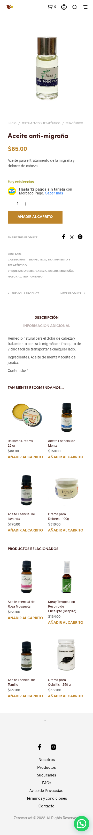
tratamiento (32, 276)
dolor (53, 271)
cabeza (41, 271)
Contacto (46, 806)
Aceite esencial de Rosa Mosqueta (21, 604)
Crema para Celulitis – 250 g (59, 682)
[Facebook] (65, 237)
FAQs (46, 782)
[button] (51, 6)
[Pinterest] (81, 237)
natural (14, 276)
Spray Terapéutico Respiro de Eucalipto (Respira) (62, 606)
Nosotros (46, 759)
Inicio (12, 123)
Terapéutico (74, 123)
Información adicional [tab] (46, 326)
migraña (66, 271)
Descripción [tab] (47, 318)
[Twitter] (74, 237)
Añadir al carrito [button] (25, 457)
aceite (29, 271)
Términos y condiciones (46, 798)
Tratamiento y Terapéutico (41, 123)
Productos (46, 767)
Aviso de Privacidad (46, 790)
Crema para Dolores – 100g (58, 516)
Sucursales (46, 775)
